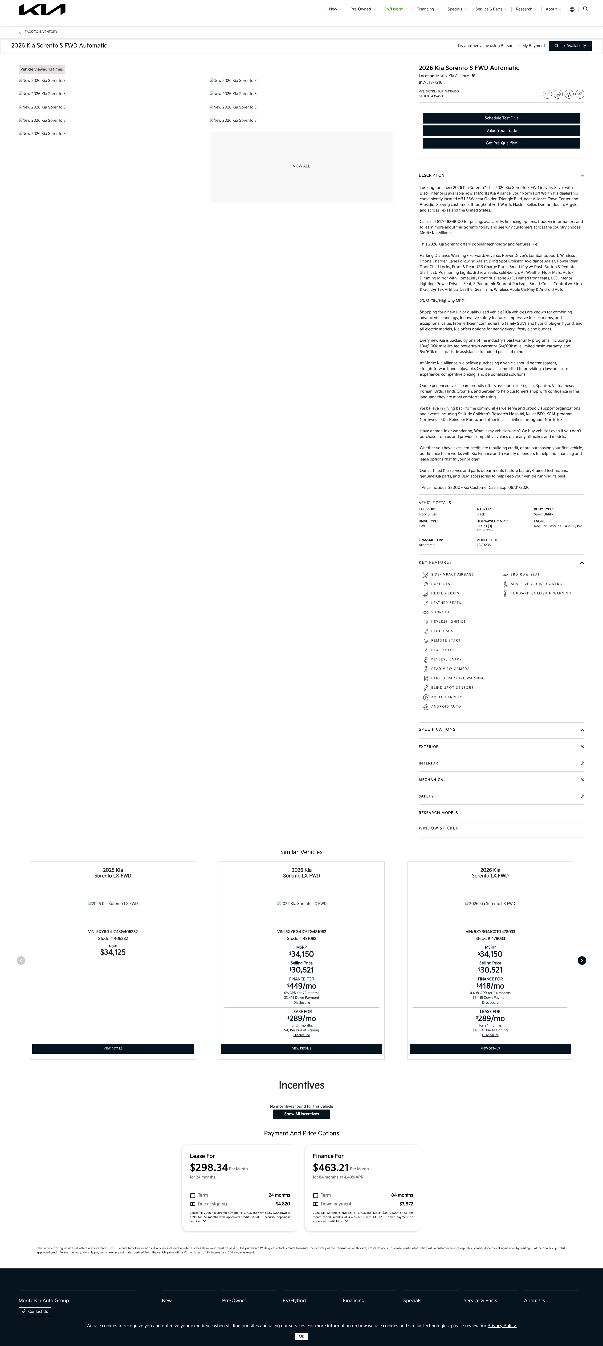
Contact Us (37, 1311)
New (167, 1301)
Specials (412, 1301)
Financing (353, 1301)
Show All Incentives (301, 1114)
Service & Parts (480, 1301)
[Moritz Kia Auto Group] (42, 9)
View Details (113, 1048)
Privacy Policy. (502, 1325)
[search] (585, 9)
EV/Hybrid (294, 1301)
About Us (534, 1301)
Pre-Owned (235, 1301)
